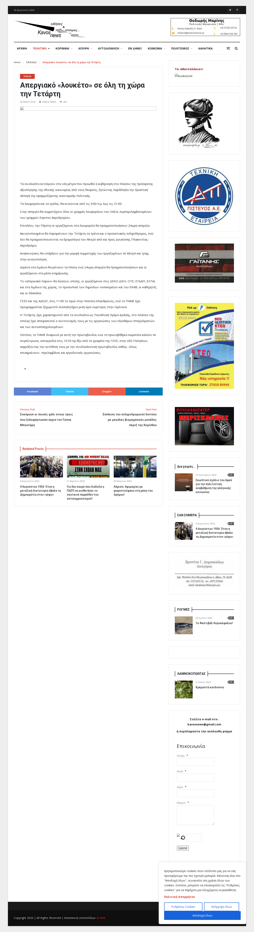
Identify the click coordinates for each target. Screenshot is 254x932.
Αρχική (22, 48)
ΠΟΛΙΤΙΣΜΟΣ (180, 48)
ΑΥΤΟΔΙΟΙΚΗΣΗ (108, 48)
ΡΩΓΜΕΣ (183, 609)
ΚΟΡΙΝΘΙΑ (62, 48)
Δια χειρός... (186, 466)
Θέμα (180, 787)
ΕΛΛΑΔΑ (31, 62)
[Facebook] (237, 10)
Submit (182, 848)
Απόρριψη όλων (221, 907)
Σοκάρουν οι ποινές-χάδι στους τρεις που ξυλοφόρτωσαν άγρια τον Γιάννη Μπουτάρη (46, 417)
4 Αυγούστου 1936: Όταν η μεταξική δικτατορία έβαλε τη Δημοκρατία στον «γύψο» (40, 490)
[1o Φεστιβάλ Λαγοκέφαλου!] (184, 625)
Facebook (32, 391)
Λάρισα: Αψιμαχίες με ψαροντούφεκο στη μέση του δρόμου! (133, 490)
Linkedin (144, 391)
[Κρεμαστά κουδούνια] (184, 689)
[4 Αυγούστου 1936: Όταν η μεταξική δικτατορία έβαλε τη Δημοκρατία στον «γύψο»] (184, 531)
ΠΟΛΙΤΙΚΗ (39, 48)
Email (180, 771)
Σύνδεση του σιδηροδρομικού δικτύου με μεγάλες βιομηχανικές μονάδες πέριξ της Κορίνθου (130, 417)
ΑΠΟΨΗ (83, 48)
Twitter (69, 391)
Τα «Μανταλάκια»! (189, 69)
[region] (202, 893)
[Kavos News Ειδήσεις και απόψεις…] (49, 28)
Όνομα (181, 755)
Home (17, 62)
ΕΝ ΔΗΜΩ (135, 48)
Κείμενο (181, 802)
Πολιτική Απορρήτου (179, 897)
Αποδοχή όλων (202, 915)
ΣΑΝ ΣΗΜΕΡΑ (187, 515)
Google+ (107, 391)
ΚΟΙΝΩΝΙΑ (155, 48)
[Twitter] (230, 10)
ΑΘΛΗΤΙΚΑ (205, 48)
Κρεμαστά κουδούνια (210, 687)
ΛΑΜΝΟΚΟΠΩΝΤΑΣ (191, 674)
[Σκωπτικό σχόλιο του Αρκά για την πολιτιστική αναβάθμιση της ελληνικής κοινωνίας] (184, 482)
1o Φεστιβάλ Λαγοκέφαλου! (214, 623)
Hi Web (101, 918)
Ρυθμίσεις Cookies (183, 907)
